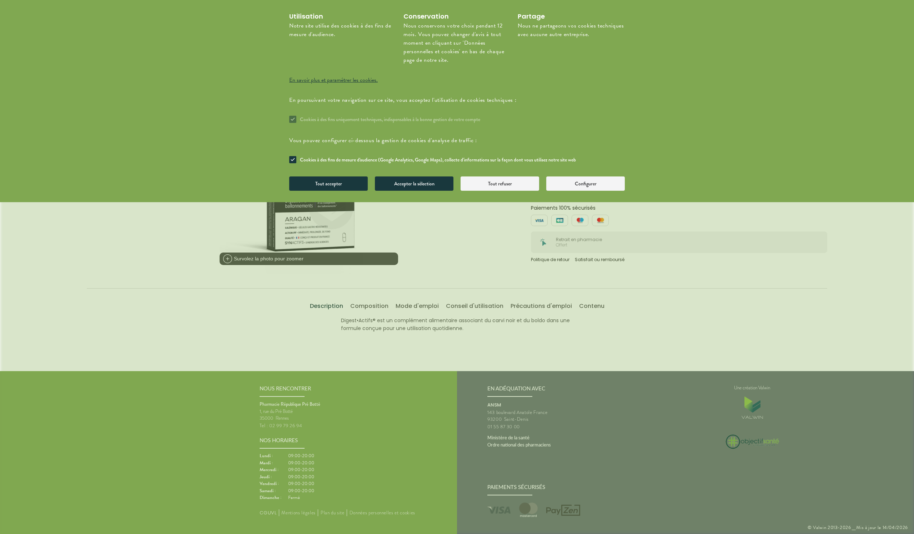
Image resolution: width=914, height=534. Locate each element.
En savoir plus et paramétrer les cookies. (333, 80)
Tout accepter (328, 183)
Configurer (586, 183)
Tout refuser (500, 183)
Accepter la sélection (414, 183)
